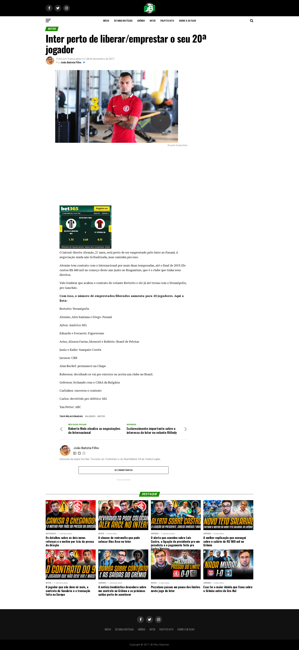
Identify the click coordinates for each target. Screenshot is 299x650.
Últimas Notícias (123, 20)
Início (106, 20)
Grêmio (141, 20)
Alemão (91, 416)
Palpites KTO (167, 20)
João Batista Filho (71, 62)
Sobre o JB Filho (187, 20)
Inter (153, 20)
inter (102, 416)
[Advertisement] (117, 176)
